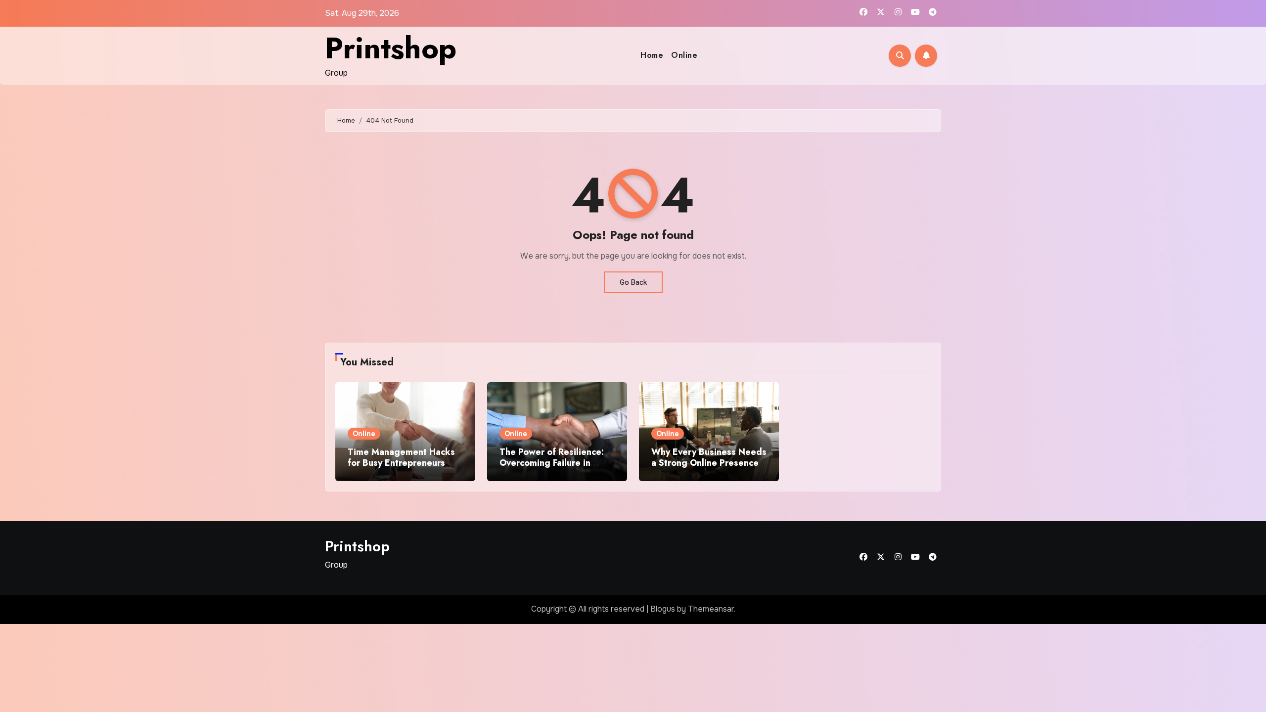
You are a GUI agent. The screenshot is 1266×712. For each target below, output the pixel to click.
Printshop (390, 48)
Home (651, 55)
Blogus (662, 609)
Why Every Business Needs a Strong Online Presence (709, 457)
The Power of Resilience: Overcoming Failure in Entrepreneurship (551, 462)
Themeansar (711, 609)
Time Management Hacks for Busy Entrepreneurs (401, 457)
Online (684, 55)
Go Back (633, 282)
